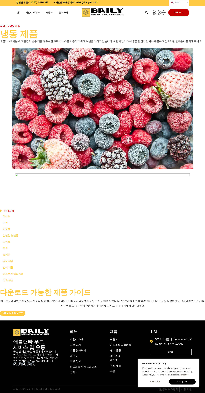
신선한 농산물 (10, 235)
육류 (5, 223)
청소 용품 (8, 280)
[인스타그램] (20, 364)
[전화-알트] (33, 364)
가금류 (6, 229)
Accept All (182, 382)
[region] (168, 373)
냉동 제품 (8, 261)
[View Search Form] (146, 12)
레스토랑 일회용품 (13, 274)
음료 (5, 248)
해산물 (6, 216)
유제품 (6, 255)
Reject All (155, 382)
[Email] (163, 12)
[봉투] (29, 364)
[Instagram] (159, 12)
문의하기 (63, 12)
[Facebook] (154, 12)
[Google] (24, 364)
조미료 (6, 242)
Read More (184, 375)
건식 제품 (8, 267)
